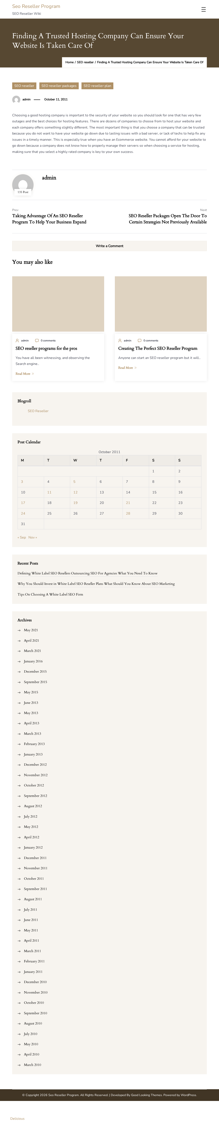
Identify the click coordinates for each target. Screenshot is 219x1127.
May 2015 (31, 692)
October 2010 (34, 1002)
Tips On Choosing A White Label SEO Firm (50, 594)
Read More (23, 374)
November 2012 (35, 775)
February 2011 (34, 961)
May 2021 (31, 630)
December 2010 (35, 982)
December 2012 (35, 764)
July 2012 (30, 816)
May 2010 (31, 1044)
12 (75, 492)
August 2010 (33, 1023)
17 (23, 503)
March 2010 (32, 1065)
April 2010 (31, 1054)
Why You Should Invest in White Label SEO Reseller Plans (60, 583)
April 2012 (31, 837)
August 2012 (33, 806)
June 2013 (31, 702)
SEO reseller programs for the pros (46, 348)
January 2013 (33, 754)
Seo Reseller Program (36, 6)
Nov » (32, 537)
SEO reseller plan (97, 85)
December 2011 (35, 858)
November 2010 (35, 992)
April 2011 (31, 940)
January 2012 (33, 847)
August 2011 (33, 899)
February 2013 (34, 744)
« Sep (22, 537)
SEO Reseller (38, 411)
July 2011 (30, 909)
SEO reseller (24, 85)
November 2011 (35, 868)
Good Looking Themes (146, 1095)
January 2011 (33, 971)
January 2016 (33, 661)
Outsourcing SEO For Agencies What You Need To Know (114, 573)
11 (49, 492)
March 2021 (32, 650)
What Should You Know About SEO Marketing (139, 583)
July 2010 (30, 1034)
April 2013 (31, 723)
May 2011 (31, 930)
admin (26, 99)
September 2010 (35, 1013)
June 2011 (31, 920)
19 (75, 503)
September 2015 (35, 682)
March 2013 (32, 733)
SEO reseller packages (59, 85)
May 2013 (31, 713)
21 (128, 503)
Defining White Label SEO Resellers (44, 573)
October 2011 (34, 878)
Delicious (17, 1118)
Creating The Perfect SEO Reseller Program (157, 348)
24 (23, 513)
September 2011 (35, 889)
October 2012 (34, 785)
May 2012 (31, 826)
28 (128, 513)
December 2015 (35, 671)
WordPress (188, 1095)
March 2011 (32, 951)
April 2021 (31, 640)
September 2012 (35, 795)
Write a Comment (109, 246)
